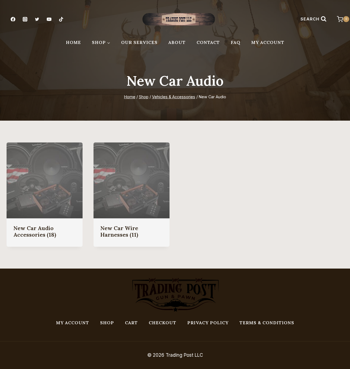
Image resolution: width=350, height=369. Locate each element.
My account (72, 322)
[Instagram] (25, 19)
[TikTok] (61, 19)
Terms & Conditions (267, 322)
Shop (107, 322)
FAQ (235, 42)
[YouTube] (49, 19)
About (177, 42)
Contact (208, 42)
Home (73, 42)
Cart (131, 322)
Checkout (162, 322)
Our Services (139, 42)
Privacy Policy (208, 322)
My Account (267, 42)
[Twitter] (37, 19)
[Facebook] (13, 19)
